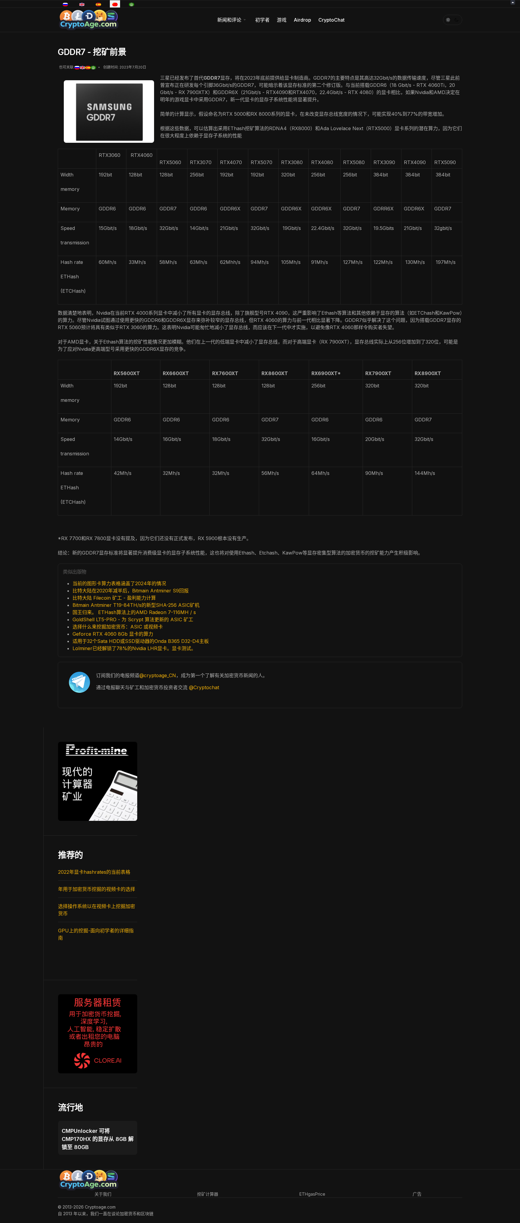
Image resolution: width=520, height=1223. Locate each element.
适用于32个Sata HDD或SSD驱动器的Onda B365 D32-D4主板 (141, 641)
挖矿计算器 (207, 1194)
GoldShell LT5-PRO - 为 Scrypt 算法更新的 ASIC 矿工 (133, 619)
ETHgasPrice (312, 1194)
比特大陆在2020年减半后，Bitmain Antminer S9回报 (131, 591)
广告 (417, 1194)
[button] (233, 20)
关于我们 (102, 1194)
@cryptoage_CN (157, 675)
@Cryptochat (204, 687)
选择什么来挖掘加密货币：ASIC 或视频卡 (118, 627)
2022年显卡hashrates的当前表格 (94, 872)
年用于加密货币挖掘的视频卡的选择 (96, 889)
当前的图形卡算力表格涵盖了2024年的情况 (119, 583)
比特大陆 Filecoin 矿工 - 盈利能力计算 (114, 598)
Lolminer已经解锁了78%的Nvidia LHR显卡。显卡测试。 (134, 648)
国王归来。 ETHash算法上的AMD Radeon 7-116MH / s (134, 612)
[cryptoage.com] (88, 19)
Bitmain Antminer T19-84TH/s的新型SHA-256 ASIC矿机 (136, 605)
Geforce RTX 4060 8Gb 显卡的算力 (113, 634)
